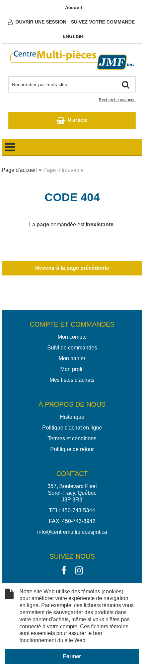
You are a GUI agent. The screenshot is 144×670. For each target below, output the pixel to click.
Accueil (73, 7)
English (73, 36)
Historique (72, 417)
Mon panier (72, 358)
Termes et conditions (72, 438)
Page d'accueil (19, 170)
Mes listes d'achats (72, 380)
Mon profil (72, 369)
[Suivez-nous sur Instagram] (79, 570)
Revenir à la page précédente (72, 268)
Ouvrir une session (40, 22)
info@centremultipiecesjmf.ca (72, 532)
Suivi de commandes (72, 347)
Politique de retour (72, 449)
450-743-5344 (78, 510)
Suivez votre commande (103, 22)
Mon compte (72, 337)
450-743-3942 (78, 521)
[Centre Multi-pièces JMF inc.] (72, 60)
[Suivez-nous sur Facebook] (64, 570)
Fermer (72, 656)
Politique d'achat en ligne (72, 428)
